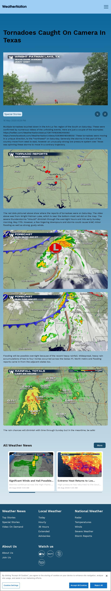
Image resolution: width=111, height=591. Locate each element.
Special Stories (11, 522)
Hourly (42, 522)
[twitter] (97, 114)
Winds (78, 526)
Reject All (99, 585)
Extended (44, 531)
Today (41, 517)
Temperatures (83, 522)
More (99, 445)
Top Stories (8, 517)
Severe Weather (84, 531)
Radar (78, 517)
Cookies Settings (11, 585)
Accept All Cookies (79, 585)
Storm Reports (83, 535)
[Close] (107, 576)
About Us (7, 552)
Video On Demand (12, 526)
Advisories (44, 535)
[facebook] (105, 114)
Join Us (6, 557)
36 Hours (43, 526)
